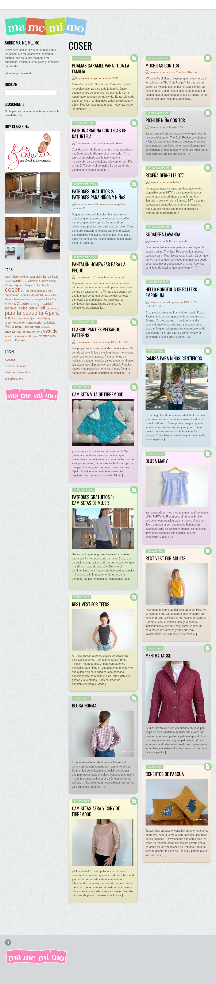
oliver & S (10, 303)
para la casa (52, 308)
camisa (8, 281)
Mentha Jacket (159, 655)
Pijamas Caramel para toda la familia (100, 68)
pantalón (48, 303)
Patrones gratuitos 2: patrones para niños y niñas (99, 194)
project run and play (38, 318)
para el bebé (16, 308)
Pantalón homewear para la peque (99, 267)
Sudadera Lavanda (163, 234)
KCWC (45, 295)
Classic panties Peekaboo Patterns (96, 332)
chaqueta (29, 285)
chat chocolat (43, 285)
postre (23, 318)
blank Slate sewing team (20, 276)
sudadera (49, 322)
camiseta (20, 281)
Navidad (26, 299)
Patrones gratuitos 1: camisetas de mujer (93, 499)
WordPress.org (14, 378)
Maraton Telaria (13, 299)
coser (12, 289)
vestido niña (47, 336)
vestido (50, 331)
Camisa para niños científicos (174, 358)
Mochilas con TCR (162, 65)
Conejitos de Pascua (165, 773)
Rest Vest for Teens (90, 604)
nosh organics (38, 299)
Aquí (21, 115)
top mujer (45, 327)
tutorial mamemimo (29, 331)
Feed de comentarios (18, 372)
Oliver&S (52, 299)
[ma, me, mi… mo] (47, 32)
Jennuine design (29, 295)
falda (33, 290)
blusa (39, 276)
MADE (54, 295)
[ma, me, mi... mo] (32, 400)
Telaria (9, 326)
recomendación (15, 322)
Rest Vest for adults (166, 558)
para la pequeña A (26, 313)
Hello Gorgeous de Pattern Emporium (171, 292)
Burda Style (50, 276)
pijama (15, 318)
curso (25, 290)
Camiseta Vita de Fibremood (97, 394)
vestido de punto (14, 336)
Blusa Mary (157, 460)
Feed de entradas (15, 366)
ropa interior (34, 322)
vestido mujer (31, 336)
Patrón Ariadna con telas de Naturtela (99, 133)
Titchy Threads (24, 326)
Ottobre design (29, 303)
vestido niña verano (16, 340)
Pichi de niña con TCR (165, 120)
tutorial (10, 331)
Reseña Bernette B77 (165, 175)
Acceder (10, 359)
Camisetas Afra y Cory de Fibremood (96, 811)
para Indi (36, 308)
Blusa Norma (84, 705)
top (37, 326)
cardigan (33, 281)
